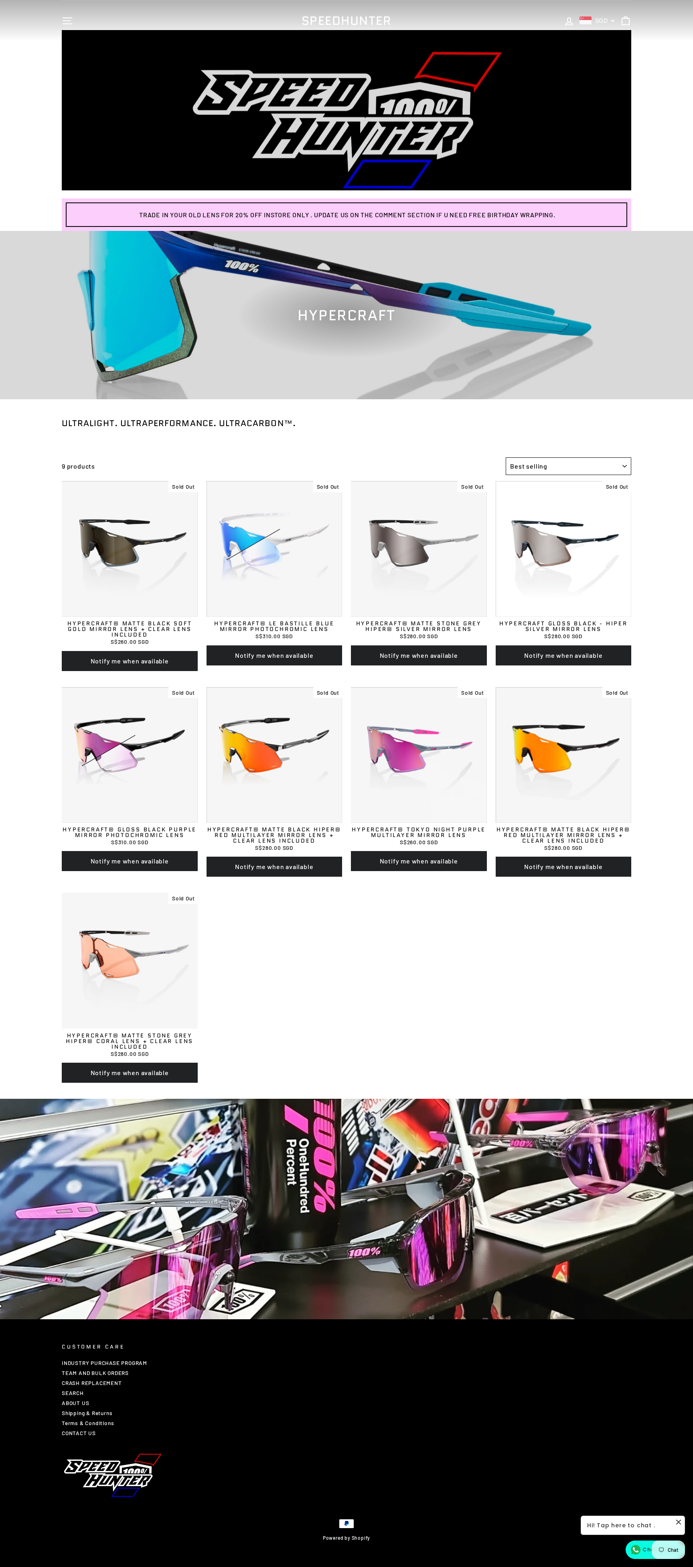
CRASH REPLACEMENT (92, 1382)
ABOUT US (75, 1402)
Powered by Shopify (346, 1538)
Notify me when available (130, 661)
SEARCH (73, 1392)
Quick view (130, 608)
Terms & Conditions (88, 1422)
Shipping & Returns (87, 1412)
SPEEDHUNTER (347, 20)
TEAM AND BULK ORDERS (95, 1372)
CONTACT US (79, 1433)
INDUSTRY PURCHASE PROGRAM (104, 1362)
